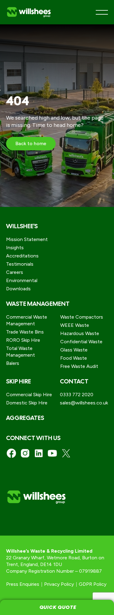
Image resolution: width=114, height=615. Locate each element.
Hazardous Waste (79, 333)
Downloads (18, 289)
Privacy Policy (59, 584)
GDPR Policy (92, 584)
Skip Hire (18, 381)
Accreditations (22, 256)
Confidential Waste (81, 341)
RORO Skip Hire (23, 340)
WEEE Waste (74, 325)
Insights (15, 247)
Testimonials (19, 264)
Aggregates (25, 418)
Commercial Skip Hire (29, 394)
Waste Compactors (81, 317)
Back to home (31, 143)
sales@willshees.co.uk (84, 403)
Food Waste (73, 358)
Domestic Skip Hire (26, 403)
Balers (12, 363)
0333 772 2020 (76, 394)
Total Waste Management (20, 351)
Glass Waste (74, 350)
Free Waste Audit (79, 366)
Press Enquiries (22, 584)
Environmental (21, 280)
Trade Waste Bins (25, 332)
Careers (14, 272)
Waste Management (38, 304)
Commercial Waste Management (26, 320)
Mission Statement (27, 239)
